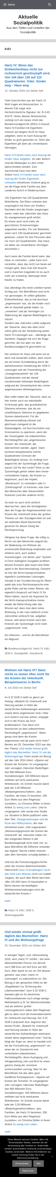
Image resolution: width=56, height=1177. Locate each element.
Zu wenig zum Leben (25, 807)
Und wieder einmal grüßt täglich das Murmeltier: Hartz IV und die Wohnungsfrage (28, 752)
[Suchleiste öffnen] (49, 4)
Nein (39, 1163)
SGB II (8, 653)
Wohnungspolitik (14, 915)
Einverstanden (22, 1163)
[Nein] (52, 1156)
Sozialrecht (36, 653)
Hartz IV (38, 648)
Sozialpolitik (21, 653)
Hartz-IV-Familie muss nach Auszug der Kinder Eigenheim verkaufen (25, 178)
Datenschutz (28, 1171)
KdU (46, 648)
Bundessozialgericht (20, 648)
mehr (8, 900)
